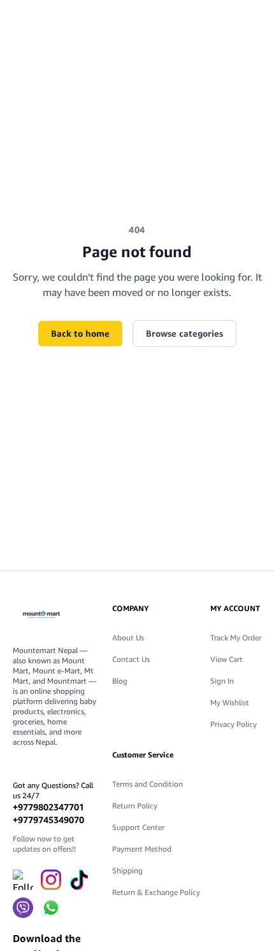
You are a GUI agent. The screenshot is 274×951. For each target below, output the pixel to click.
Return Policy (134, 805)
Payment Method (141, 849)
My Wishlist (229, 702)
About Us (128, 637)
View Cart (226, 659)
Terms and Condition (147, 784)
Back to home (80, 333)
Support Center (138, 827)
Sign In (222, 681)
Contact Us (131, 659)
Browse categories (184, 333)
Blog (119, 681)
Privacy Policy (233, 724)
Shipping (127, 870)
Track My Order (235, 637)
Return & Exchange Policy (156, 892)
